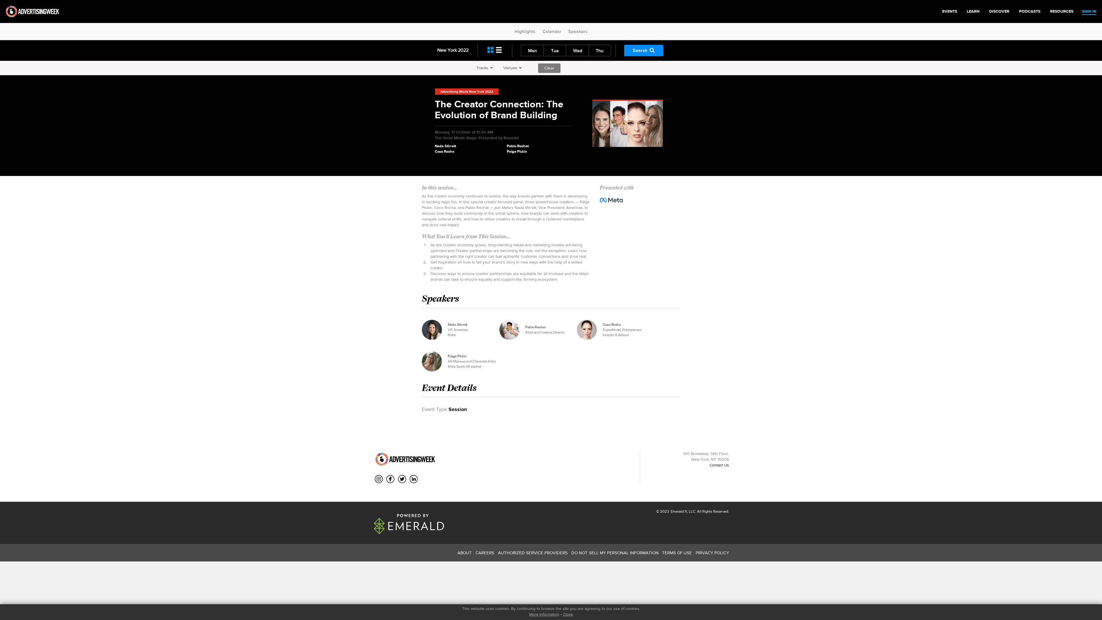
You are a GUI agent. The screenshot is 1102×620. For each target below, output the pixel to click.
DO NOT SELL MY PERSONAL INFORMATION (615, 552)
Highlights (525, 31)
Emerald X (678, 511)
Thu (600, 50)
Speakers (578, 31)
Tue (555, 50)
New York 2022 (453, 50)
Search (640, 50)
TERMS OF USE (677, 552)
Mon (532, 50)
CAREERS (485, 552)
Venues (510, 67)
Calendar (551, 31)
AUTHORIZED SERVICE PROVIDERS (533, 552)
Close (568, 614)
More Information (544, 614)
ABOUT (464, 552)
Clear (549, 68)
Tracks (482, 67)
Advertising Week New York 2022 (467, 92)
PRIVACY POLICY (712, 552)
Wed (577, 50)
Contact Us (719, 465)
